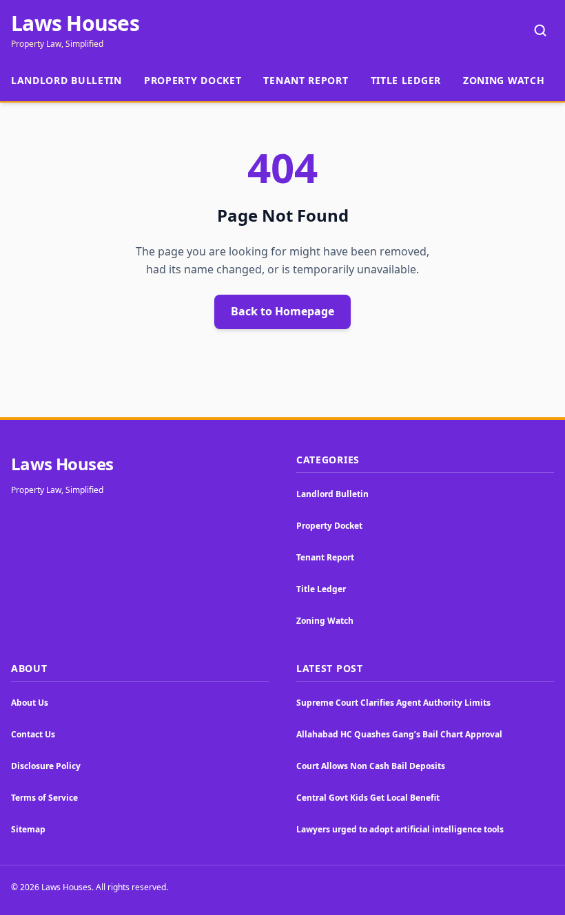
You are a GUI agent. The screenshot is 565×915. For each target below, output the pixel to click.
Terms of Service (44, 797)
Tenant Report (305, 80)
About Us (29, 702)
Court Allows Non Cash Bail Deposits (370, 766)
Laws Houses (75, 23)
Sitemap (28, 829)
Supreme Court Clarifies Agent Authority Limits (393, 702)
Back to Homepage (282, 311)
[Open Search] (540, 30)
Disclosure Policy (46, 766)
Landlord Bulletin (66, 80)
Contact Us (33, 734)
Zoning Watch (503, 80)
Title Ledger (406, 80)
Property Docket (193, 80)
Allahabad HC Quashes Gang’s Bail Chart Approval (399, 734)
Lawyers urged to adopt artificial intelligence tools (400, 829)
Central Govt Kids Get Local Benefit (368, 797)
